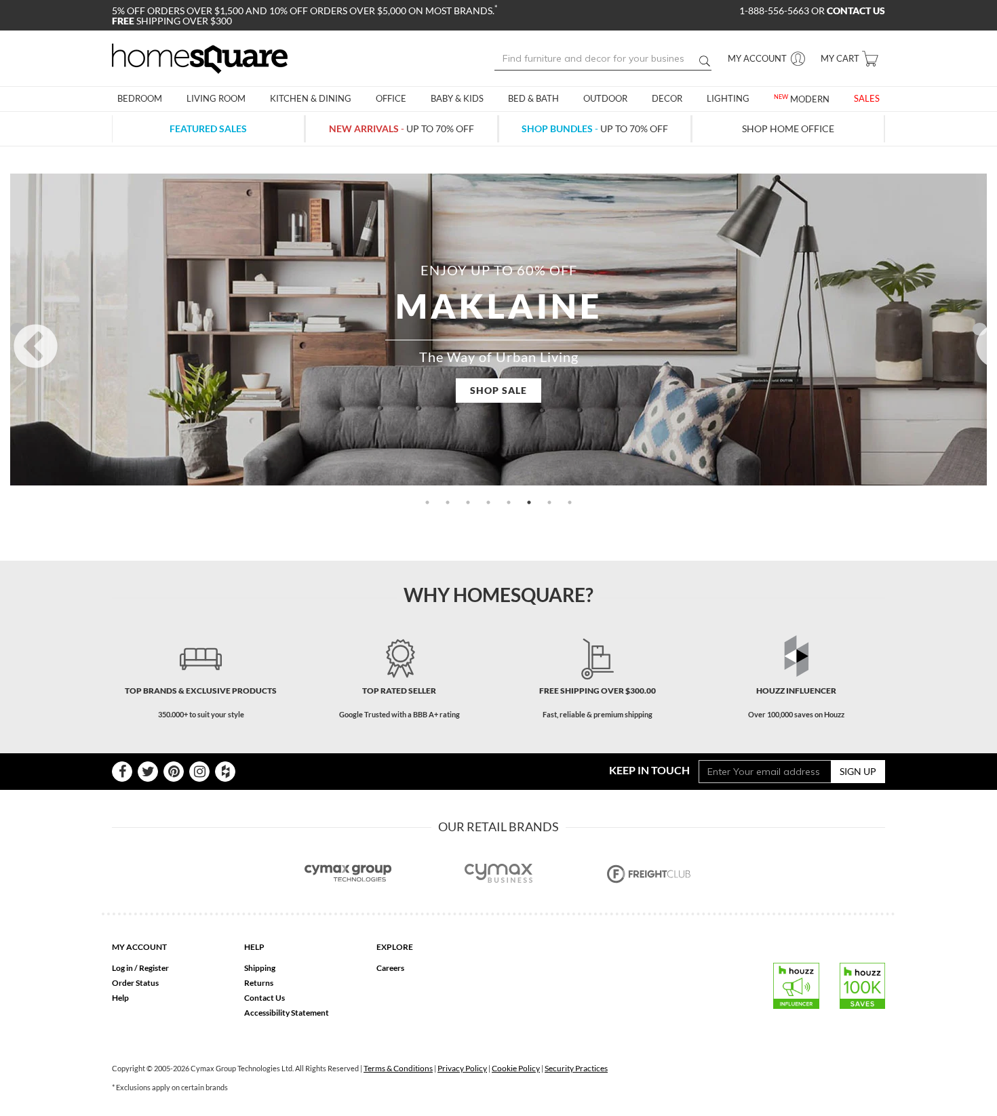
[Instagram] (199, 771)
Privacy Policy (462, 1068)
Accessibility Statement (286, 1013)
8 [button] (569, 502)
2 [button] (447, 502)
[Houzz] (225, 771)
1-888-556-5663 (775, 10)
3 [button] (468, 502)
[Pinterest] (173, 771)
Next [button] (980, 329)
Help (120, 998)
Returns (258, 983)
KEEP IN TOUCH (649, 769)
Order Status (135, 983)
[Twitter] (148, 771)
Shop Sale (498, 390)
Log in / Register (140, 968)
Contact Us (264, 998)
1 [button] (427, 502)
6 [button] (529, 502)
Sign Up (858, 771)
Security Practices (576, 1068)
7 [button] (549, 502)
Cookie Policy (516, 1068)
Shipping (259, 968)
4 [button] (488, 502)
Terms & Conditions (398, 1068)
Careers (390, 968)
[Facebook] (122, 771)
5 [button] (508, 502)
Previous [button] (17, 329)
